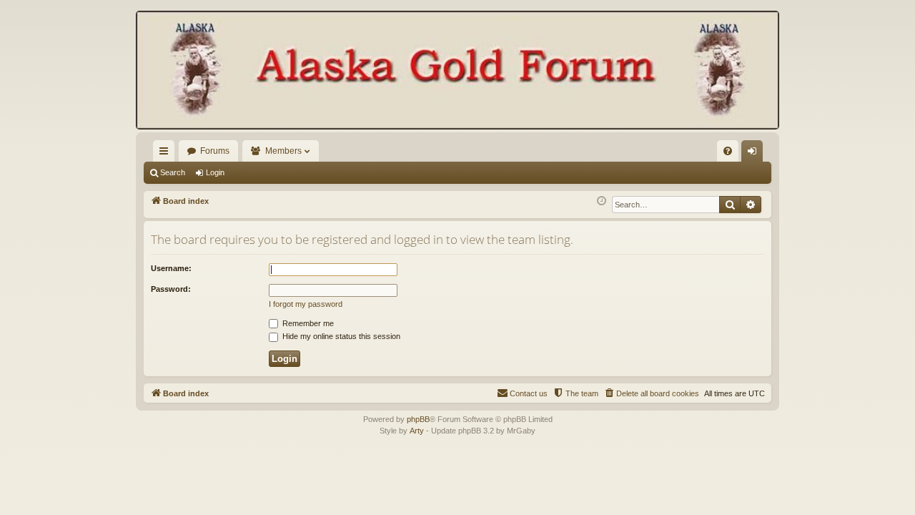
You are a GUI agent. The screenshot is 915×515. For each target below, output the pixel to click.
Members (283, 151)
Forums (214, 151)
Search (172, 172)
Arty (417, 430)
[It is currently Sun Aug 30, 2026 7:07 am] (601, 201)
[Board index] (457, 71)
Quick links (166, 154)
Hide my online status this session (340, 336)
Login (215, 172)
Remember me (307, 323)
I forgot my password (305, 304)
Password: (171, 289)
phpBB (418, 419)
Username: (171, 268)
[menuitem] (727, 151)
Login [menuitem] (755, 154)
